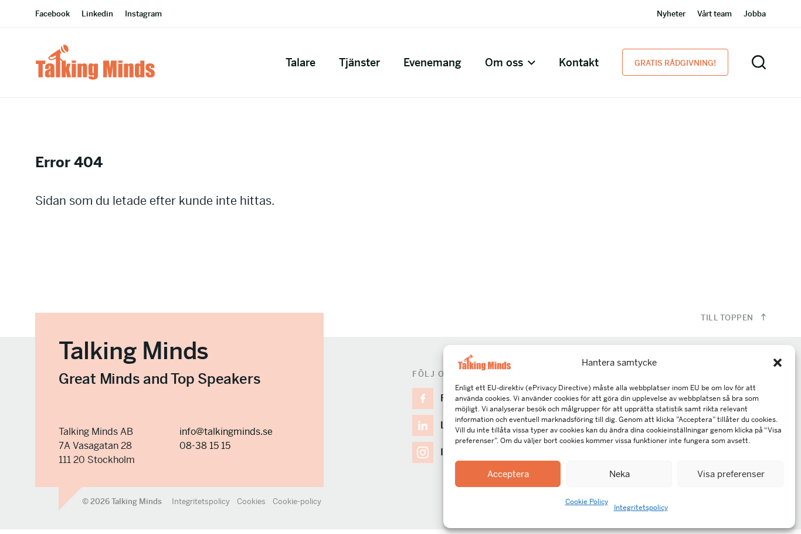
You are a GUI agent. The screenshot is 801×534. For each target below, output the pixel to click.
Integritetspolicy (641, 507)
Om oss (504, 62)
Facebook (52, 14)
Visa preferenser (731, 473)
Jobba (755, 14)
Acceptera (508, 473)
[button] (777, 363)
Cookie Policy (586, 501)
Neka (619, 473)
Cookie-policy (297, 501)
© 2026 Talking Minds (122, 501)
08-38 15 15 (204, 446)
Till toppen (728, 318)
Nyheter (671, 14)
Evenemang (432, 62)
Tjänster (359, 62)
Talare (300, 62)
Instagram (143, 14)
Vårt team (714, 14)
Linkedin (97, 14)
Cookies (251, 501)
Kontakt (579, 62)
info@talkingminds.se (226, 431)
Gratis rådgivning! (675, 63)
